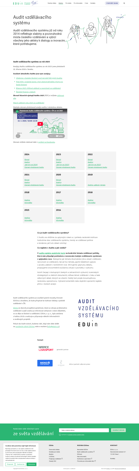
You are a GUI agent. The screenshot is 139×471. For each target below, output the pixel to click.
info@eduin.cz (53, 326)
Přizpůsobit (10, 464)
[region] (21, 455)
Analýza (27, 200)
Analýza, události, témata (96, 185)
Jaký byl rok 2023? (62, 165)
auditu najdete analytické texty (52, 253)
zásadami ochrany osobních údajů (76, 434)
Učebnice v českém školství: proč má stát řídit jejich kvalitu (39, 78)
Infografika (28, 203)
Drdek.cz (108, 468)
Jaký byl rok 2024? (31, 165)
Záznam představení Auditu (34, 167)
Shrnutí (26, 160)
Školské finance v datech (25, 92)
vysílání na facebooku (46, 142)
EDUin (15, 308)
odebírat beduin (118, 430)
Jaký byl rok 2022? (94, 165)
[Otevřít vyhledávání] (124, 3)
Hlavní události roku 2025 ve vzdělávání (28, 103)
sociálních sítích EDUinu (25, 326)
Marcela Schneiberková (120, 468)
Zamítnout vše (20, 464)
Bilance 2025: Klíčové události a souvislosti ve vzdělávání (38, 88)
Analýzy (27, 162)
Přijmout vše (31, 464)
